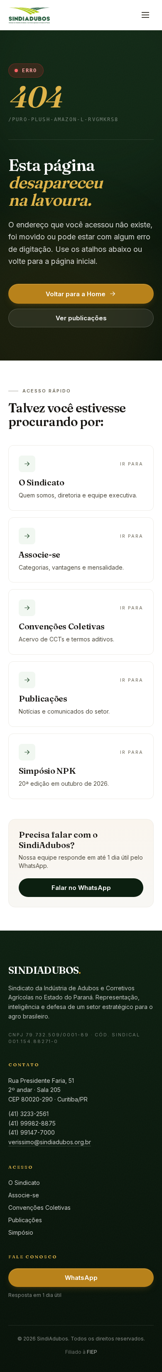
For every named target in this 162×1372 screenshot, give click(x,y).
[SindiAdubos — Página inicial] (29, 15)
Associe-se (23, 1195)
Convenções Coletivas (39, 1207)
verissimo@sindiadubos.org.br (49, 1141)
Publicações (25, 1219)
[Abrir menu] (145, 15)
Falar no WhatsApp (81, 888)
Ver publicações (81, 318)
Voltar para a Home (76, 294)
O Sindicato (24, 1182)
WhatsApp (81, 1278)
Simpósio (20, 1232)
